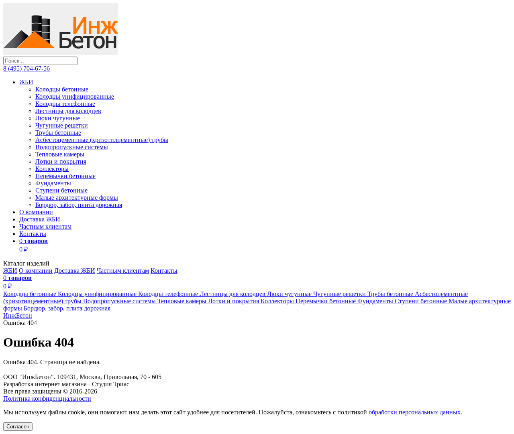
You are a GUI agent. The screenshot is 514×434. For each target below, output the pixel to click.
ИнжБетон (17, 315)
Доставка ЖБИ (39, 219)
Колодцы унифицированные (74, 96)
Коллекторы (52, 168)
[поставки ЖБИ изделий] (60, 52)
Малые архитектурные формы (76, 197)
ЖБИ (26, 82)
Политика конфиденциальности (47, 398)
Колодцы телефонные (65, 103)
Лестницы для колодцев (68, 110)
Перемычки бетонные (65, 175)
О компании (36, 212)
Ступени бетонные (61, 190)
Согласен (17, 427)
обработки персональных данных (415, 412)
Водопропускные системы (71, 147)
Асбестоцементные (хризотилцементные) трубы (101, 139)
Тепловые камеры (59, 154)
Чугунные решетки (61, 125)
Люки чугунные (57, 118)
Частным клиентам (45, 226)
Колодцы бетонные (61, 89)
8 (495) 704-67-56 (26, 68)
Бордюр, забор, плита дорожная (78, 204)
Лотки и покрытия (60, 161)
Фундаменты (53, 183)
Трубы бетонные (58, 132)
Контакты (32, 233)
